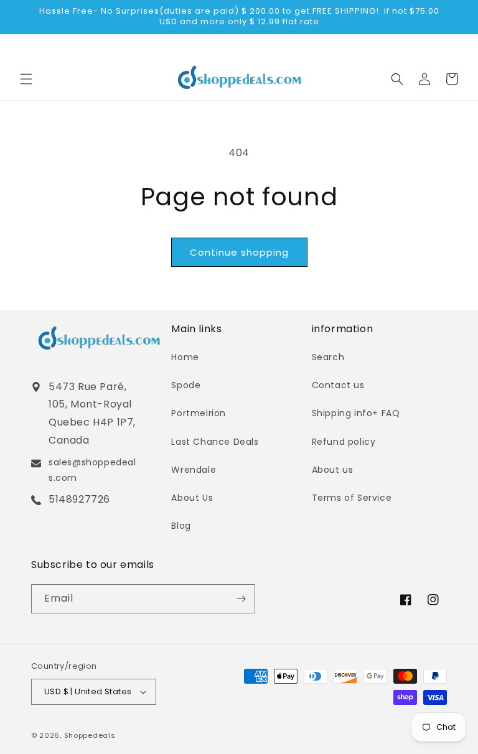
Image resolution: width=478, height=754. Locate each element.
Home (185, 357)
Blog (180, 525)
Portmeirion (198, 413)
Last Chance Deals (214, 441)
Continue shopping (239, 252)
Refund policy (344, 441)
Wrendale (193, 469)
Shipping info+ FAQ (356, 413)
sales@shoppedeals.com (92, 470)
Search (328, 357)
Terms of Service (352, 497)
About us (333, 469)
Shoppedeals (90, 735)
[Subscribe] (241, 598)
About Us (192, 497)
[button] (26, 79)
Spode (185, 385)
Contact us (338, 385)
